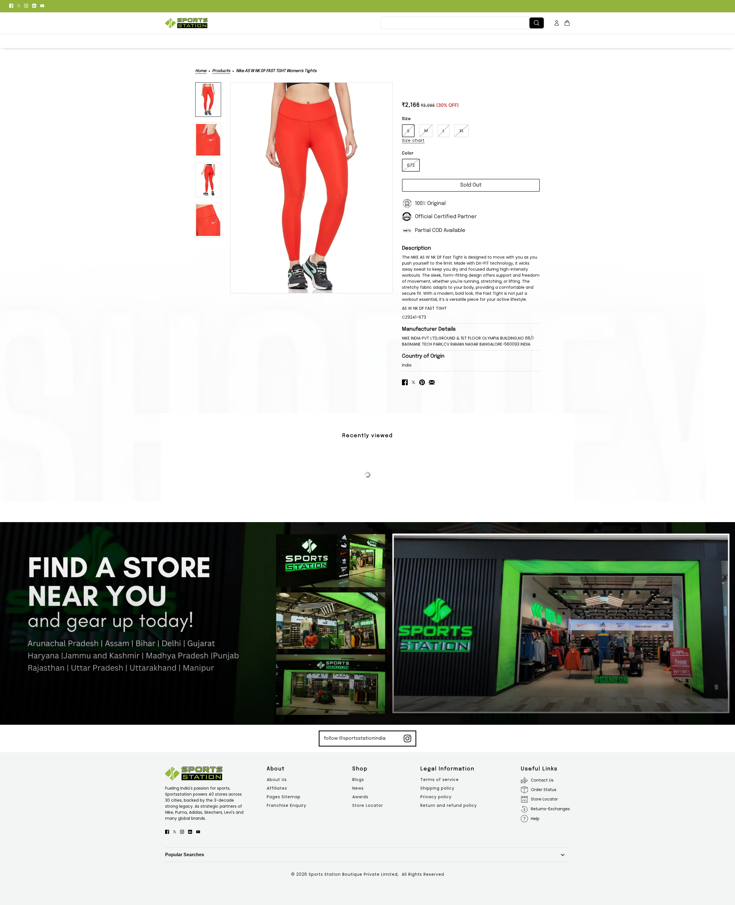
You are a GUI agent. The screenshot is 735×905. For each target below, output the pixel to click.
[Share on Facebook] (405, 381)
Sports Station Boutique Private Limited (353, 874)
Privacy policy (436, 797)
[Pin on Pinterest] (422, 381)
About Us (277, 779)
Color (408, 153)
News (358, 788)
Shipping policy (437, 788)
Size (406, 119)
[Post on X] (413, 382)
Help (535, 818)
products (221, 71)
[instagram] (26, 5)
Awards (360, 797)
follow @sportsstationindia (355, 738)
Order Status (543, 789)
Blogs (358, 779)
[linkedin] (34, 5)
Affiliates (277, 788)
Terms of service (439, 779)
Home (200, 71)
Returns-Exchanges (550, 809)
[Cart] (567, 23)
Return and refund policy (448, 805)
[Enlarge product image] (311, 188)
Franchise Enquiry (286, 805)
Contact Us (542, 780)
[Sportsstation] (186, 23)
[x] (18, 5)
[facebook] (11, 5)
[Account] (557, 23)
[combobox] (456, 23)
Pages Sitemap (284, 797)
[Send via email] (432, 381)
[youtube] (42, 5)
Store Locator (367, 805)
